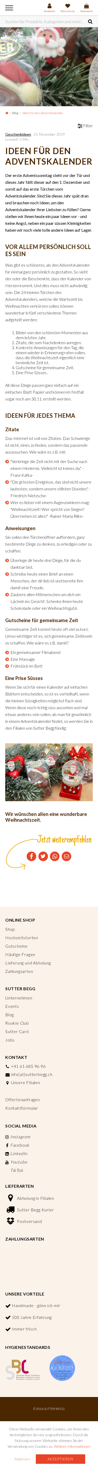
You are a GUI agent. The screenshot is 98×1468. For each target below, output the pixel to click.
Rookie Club (17, 1022)
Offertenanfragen (22, 1099)
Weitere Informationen (72, 1446)
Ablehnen (22, 1459)
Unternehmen (18, 997)
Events (12, 1006)
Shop (10, 929)
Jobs (10, 1039)
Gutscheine (16, 945)
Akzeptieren (60, 1459)
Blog (15, 113)
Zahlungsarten (19, 971)
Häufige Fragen (20, 954)
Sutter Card (17, 1031)
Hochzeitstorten (21, 937)
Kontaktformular (21, 1107)
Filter (87, 125)
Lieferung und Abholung (28, 962)
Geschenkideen (18, 134)
